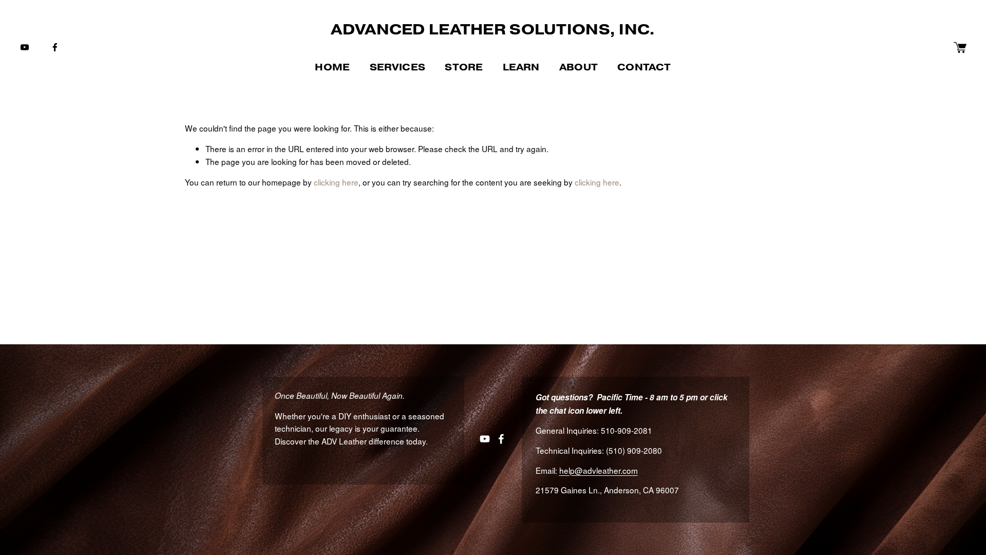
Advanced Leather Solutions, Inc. (493, 29)
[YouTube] (25, 47)
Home (332, 67)
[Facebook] (55, 47)
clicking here (336, 182)
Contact (644, 67)
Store (464, 67)
